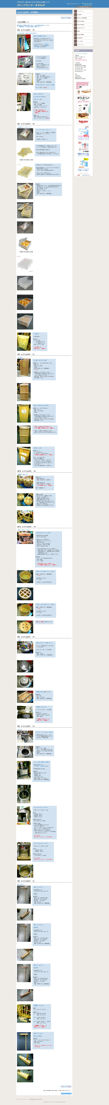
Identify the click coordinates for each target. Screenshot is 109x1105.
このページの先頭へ (66, 1093)
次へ (63, 17)
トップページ (80, 11)
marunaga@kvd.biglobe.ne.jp (81, 59)
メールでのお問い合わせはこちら (84, 6)
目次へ (69, 17)
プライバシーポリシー (22, 1099)
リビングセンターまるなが (37, 5)
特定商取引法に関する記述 (35, 1099)
